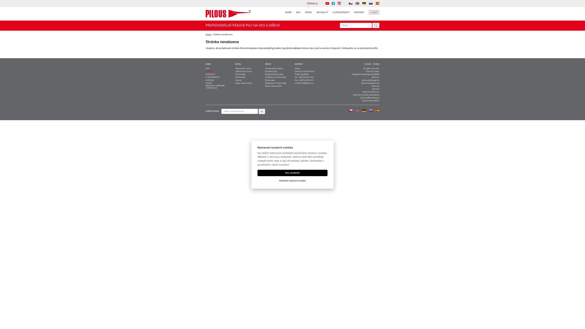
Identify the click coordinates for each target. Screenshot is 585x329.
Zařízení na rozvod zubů (275, 77)
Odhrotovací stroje (243, 71)
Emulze (238, 80)
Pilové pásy (240, 77)
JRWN (377, 74)
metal (238, 64)
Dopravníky (240, 74)
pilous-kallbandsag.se (369, 97)
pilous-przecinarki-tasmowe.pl (366, 95)
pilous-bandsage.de (370, 80)
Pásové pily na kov (243, 68)
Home (208, 34)
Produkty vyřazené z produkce (215, 86)
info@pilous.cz (307, 83)
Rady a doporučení (243, 83)
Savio (377, 71)
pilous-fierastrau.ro (371, 91)
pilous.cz (375, 77)
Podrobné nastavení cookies (292, 181)
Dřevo (268, 64)
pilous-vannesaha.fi (371, 100)
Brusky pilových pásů (274, 74)
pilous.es (375, 86)
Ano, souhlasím (292, 173)
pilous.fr (375, 89)
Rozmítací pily (271, 71)
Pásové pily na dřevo (274, 68)
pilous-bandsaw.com (370, 83)
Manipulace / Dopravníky (275, 83)
